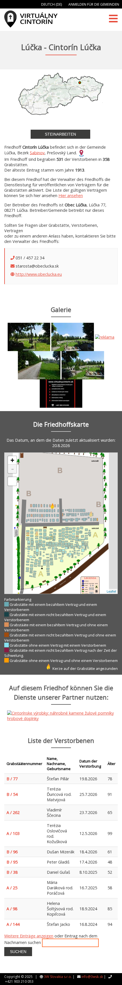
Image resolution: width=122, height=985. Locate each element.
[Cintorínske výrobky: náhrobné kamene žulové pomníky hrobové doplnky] (104, 336)
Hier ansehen (70, 195)
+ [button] (12, 460)
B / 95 (12, 862)
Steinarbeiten (60, 134)
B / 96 (12, 851)
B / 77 (12, 778)
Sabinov (37, 152)
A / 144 (13, 924)
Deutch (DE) (51, 4)
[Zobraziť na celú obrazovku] (12, 481)
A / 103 (13, 833)
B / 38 (12, 872)
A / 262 (13, 812)
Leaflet (111, 591)
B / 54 (12, 794)
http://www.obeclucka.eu (39, 274)
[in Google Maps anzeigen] (81, 152)
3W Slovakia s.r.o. (58, 976)
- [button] (12, 469)
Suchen (18, 951)
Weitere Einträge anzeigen (28, 936)
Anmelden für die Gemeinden (93, 4)
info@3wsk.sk (92, 976)
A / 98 (12, 908)
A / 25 (12, 887)
